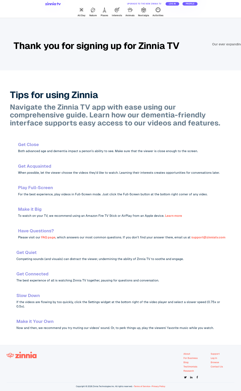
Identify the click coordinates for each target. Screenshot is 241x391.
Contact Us (217, 366)
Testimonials (190, 366)
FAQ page (48, 237)
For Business (190, 358)
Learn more (173, 215)
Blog (186, 362)
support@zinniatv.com (208, 237)
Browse (215, 362)
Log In (172, 4)
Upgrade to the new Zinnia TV (144, 4)
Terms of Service (142, 386)
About (186, 354)
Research (188, 371)
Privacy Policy (158, 386)
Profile (190, 4)
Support (215, 354)
